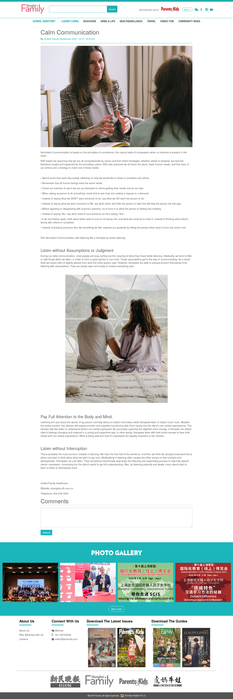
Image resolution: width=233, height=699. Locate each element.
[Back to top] (222, 688)
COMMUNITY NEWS (189, 21)
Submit (46, 532)
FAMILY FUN (167, 21)
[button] (196, 10)
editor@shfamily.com (66, 639)
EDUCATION (89, 21)
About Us (24, 630)
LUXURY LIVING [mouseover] (70, 21)
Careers (23, 639)
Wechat (58, 630)
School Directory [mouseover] (44, 21)
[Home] (33, 9)
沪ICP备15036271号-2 (134, 695)
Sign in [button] (187, 9)
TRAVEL (151, 21)
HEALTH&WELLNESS (131, 21)
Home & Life (108, 21)
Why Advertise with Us (31, 634)
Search (112, 9)
